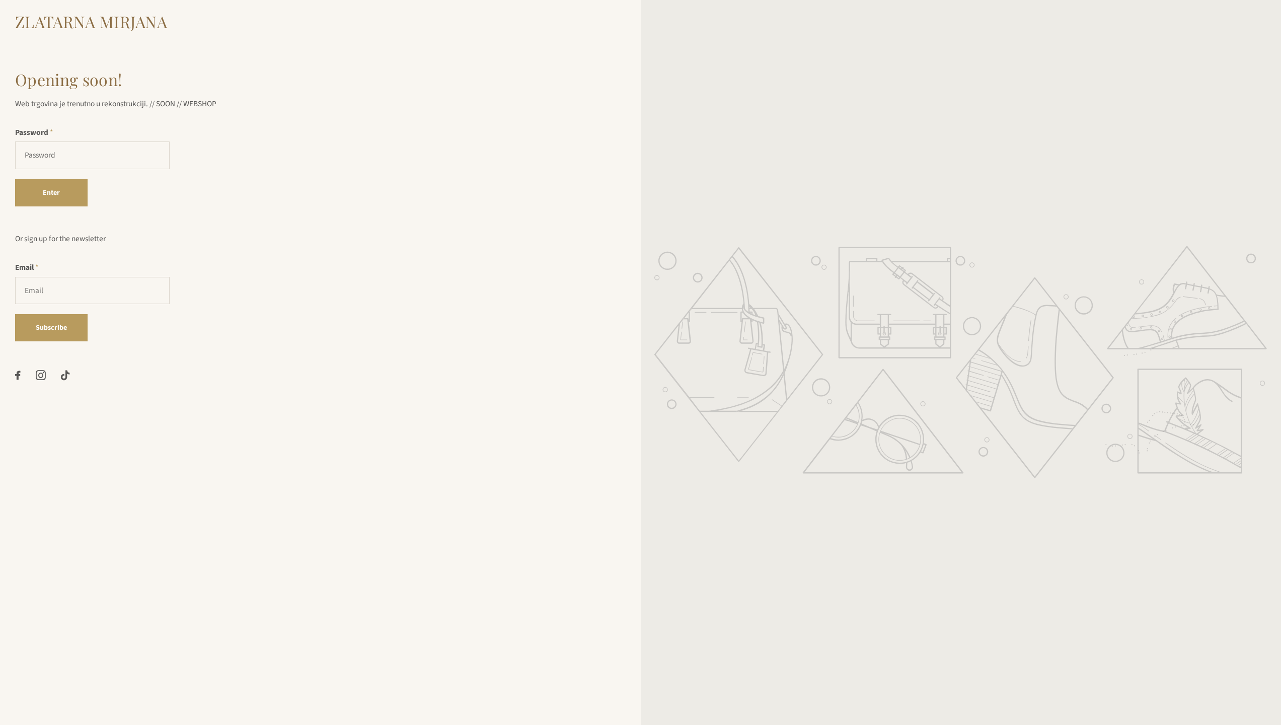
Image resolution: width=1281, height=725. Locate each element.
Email (26, 267)
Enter (51, 193)
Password (34, 132)
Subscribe (51, 328)
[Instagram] (41, 376)
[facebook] (18, 375)
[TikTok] (65, 376)
